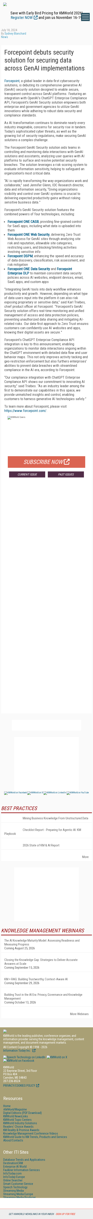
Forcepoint (11, 81)
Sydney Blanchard (15, 33)
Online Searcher (12, 1180)
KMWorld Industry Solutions (20, 1123)
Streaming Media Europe (18, 1194)
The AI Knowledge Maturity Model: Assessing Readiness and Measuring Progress (42, 942)
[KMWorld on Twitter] (56, 1057)
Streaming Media (13, 1190)
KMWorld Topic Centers (17, 1119)
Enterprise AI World (15, 1166)
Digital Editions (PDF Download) (22, 1113)
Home (7, 1106)
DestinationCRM (13, 1163)
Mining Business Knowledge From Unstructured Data (55, 818)
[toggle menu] (85, 17)
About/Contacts (13, 1140)
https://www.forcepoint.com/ (25, 410)
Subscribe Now (43, 462)
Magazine (15, 1109)
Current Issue (27, 474)
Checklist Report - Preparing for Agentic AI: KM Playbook (42, 832)
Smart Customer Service (18, 1183)
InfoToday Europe (14, 1177)
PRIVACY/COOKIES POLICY (19, 1085)
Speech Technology (15, 1187)
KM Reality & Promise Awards (21, 1130)
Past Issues (66, 474)
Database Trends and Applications (24, 1159)
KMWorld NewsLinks (15, 1116)
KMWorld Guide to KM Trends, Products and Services (35, 1137)
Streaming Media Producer (19, 1197)
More (85, 857)
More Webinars (79, 1014)
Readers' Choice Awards (18, 1126)
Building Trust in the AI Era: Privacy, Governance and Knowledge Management (43, 996)
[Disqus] (46, 544)
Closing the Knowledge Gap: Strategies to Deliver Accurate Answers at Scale (41, 962)
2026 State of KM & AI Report (41, 845)
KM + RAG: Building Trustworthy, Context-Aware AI (36, 979)
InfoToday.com (12, 1173)
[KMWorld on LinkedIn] (24, 1057)
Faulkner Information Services (21, 1170)
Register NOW (22, 17)
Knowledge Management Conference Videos (30, 1133)
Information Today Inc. (17, 1050)
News (4, 37)
